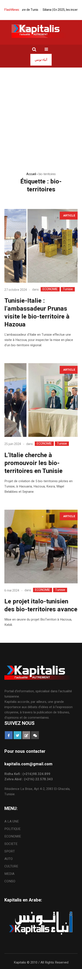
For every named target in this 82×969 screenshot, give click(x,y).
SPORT (9, 851)
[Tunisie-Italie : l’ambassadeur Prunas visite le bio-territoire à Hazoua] (41, 246)
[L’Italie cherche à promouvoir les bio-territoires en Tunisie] (41, 400)
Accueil (31, 174)
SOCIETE (10, 843)
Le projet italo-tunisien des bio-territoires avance (40, 605)
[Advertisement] (41, 111)
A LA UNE (11, 821)
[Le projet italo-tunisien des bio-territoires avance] (41, 546)
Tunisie (68, 289)
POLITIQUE (12, 828)
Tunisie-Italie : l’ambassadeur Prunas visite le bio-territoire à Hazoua (37, 312)
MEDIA (9, 873)
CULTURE (11, 866)
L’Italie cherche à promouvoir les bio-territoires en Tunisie (33, 463)
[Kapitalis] (41, 31)
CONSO (9, 881)
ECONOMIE (50, 289)
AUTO (8, 858)
